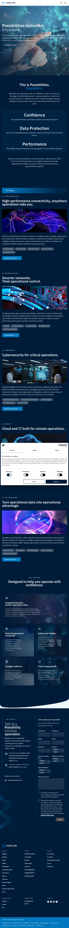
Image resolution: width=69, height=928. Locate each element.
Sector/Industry (43, 767)
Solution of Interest (58, 756)
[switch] (26, 475)
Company (41, 747)
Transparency (54, 923)
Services (4, 901)
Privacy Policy (34, 923)
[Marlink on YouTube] (54, 902)
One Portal (22, 925)
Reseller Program (6, 882)
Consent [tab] (11, 450)
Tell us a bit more (44, 777)
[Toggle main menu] (65, 3)
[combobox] (58, 751)
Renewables (5, 866)
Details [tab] (34, 450)
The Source (39, 925)
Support (4, 904)
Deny (34, 481)
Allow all (56, 481)
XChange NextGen (29, 876)
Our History (50, 857)
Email (40, 739)
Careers (49, 863)
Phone (54, 739)
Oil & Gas (4, 857)
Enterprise (5, 879)
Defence (4, 876)
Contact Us (50, 866)
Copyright (25, 923)
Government (5, 873)
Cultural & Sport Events (8, 888)
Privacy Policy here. (47, 815)
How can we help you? (43, 757)
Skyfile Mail (5, 925)
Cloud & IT (27, 866)
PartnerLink (30, 925)
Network (27, 860)
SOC (3, 907)
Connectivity (28, 857)
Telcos (4, 885)
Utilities (4, 863)
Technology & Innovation (53, 860)
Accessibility (44, 923)
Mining (3, 860)
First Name (42, 731)
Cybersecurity (28, 863)
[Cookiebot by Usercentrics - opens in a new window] (59, 445)
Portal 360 (14, 925)
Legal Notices (6, 923)
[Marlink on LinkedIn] (48, 902)
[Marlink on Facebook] (51, 902)
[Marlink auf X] (57, 902)
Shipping (4, 854)
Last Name (55, 731)
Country (54, 747)
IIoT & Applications (30, 869)
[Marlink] (8, 2)
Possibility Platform (30, 873)
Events (26, 903)
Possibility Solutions (30, 854)
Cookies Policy (16, 923)
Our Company (50, 854)
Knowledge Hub (29, 901)
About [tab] (57, 450)
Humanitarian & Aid (7, 869)
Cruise (3, 892)
